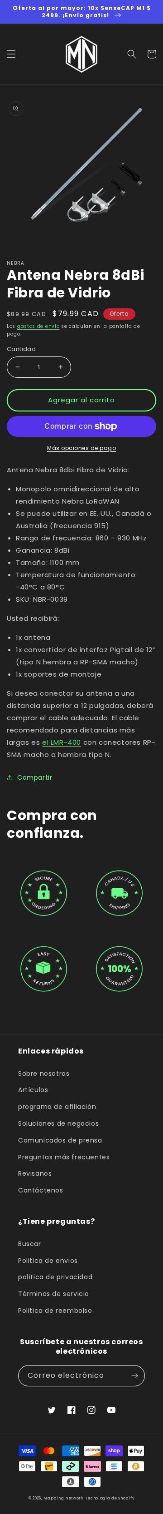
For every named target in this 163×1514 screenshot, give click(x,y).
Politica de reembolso (55, 1310)
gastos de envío (38, 326)
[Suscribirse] (134, 1375)
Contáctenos (40, 1190)
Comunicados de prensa (60, 1140)
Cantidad (21, 349)
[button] (11, 54)
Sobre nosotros (43, 1073)
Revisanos (35, 1173)
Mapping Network (63, 1498)
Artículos (33, 1089)
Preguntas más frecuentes (64, 1157)
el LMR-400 (61, 742)
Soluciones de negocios (58, 1123)
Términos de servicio (53, 1293)
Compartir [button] (34, 777)
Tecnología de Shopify (110, 1498)
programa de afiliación (57, 1106)
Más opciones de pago (81, 448)
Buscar (29, 1243)
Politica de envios (48, 1260)
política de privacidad (55, 1276)
